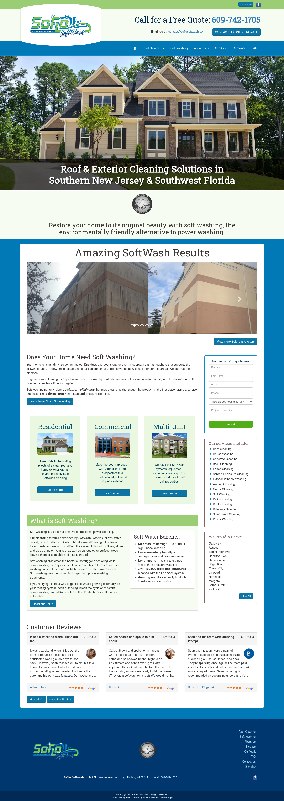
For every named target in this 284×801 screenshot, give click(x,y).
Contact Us (246, 4)
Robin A (114, 687)
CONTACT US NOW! (235, 32)
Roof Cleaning (152, 48)
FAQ (254, 48)
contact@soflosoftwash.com (186, 31)
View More (36, 699)
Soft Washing (179, 48)
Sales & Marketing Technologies (158, 797)
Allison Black (38, 687)
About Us (200, 48)
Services (220, 48)
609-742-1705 (236, 19)
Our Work (239, 48)
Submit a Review (60, 699)
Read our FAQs (43, 604)
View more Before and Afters (236, 341)
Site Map (250, 766)
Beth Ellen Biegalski (201, 687)
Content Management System (125, 797)
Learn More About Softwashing (49, 401)
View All (246, 596)
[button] (44, 298)
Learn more (55, 490)
